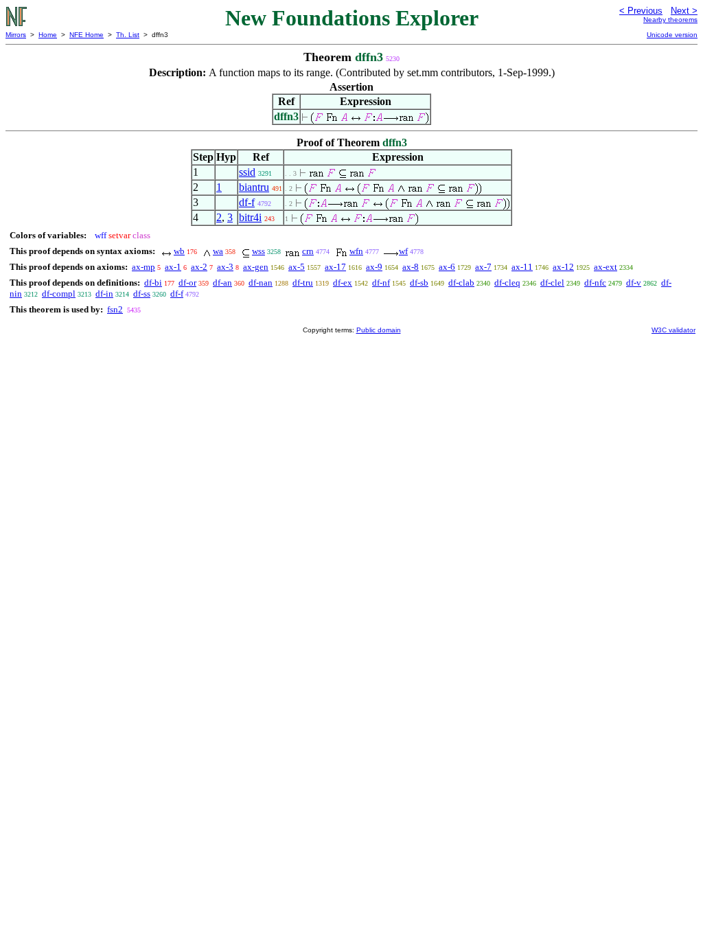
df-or (187, 282)
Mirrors (15, 34)
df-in (104, 293)
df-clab (461, 282)
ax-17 (335, 267)
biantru (254, 187)
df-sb (419, 282)
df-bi (153, 282)
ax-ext (605, 267)
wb (179, 251)
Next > (684, 10)
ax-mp (143, 267)
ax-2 (199, 267)
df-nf (381, 282)
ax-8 (410, 267)
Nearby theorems (670, 19)
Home (47, 34)
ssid (247, 172)
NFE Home (86, 34)
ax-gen (255, 267)
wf (403, 251)
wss (258, 251)
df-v (633, 282)
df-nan (261, 282)
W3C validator (673, 330)
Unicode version (672, 34)
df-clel (552, 282)
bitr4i (250, 217)
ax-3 (225, 267)
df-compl (59, 293)
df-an (222, 282)
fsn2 (115, 309)
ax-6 (447, 267)
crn (308, 251)
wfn (356, 251)
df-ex (342, 282)
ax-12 (563, 267)
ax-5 (296, 267)
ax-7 (483, 267)
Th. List (127, 34)
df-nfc (595, 282)
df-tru (302, 282)
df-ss (141, 293)
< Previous (640, 10)
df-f (247, 202)
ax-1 (173, 267)
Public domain (378, 330)
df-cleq (507, 282)
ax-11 (522, 267)
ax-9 (374, 267)
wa (218, 251)
